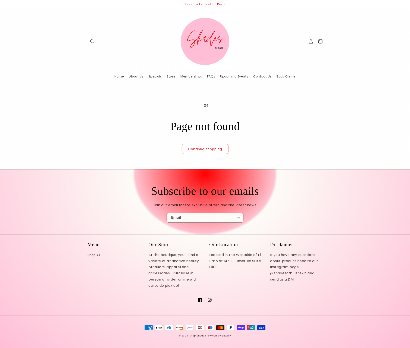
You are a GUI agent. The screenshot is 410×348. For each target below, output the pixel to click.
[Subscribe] (238, 218)
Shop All (94, 255)
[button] (92, 41)
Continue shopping (205, 149)
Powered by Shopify (219, 335)
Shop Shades (197, 335)
